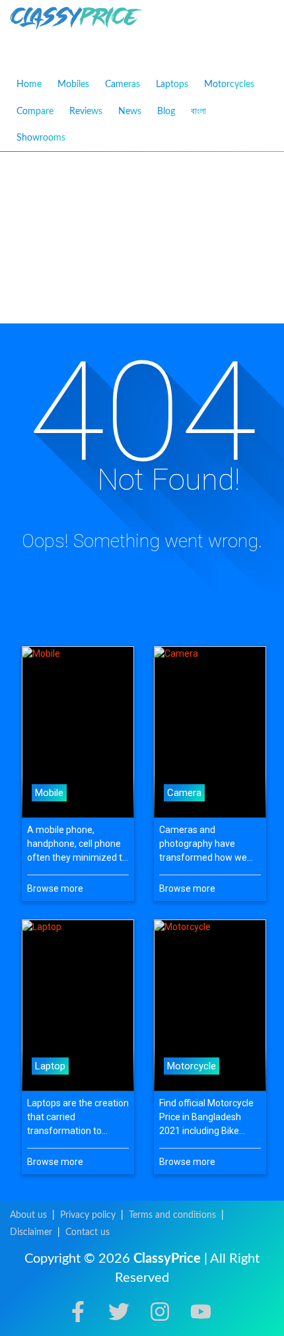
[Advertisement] (142, 237)
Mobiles (73, 84)
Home (29, 84)
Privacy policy (88, 1215)
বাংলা (198, 111)
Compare (35, 111)
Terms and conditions (172, 1215)
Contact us (87, 1232)
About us (28, 1215)
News (129, 111)
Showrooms (41, 138)
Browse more (55, 888)
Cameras (122, 84)
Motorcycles (229, 84)
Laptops (172, 84)
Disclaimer (31, 1232)
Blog (166, 111)
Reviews (85, 111)
